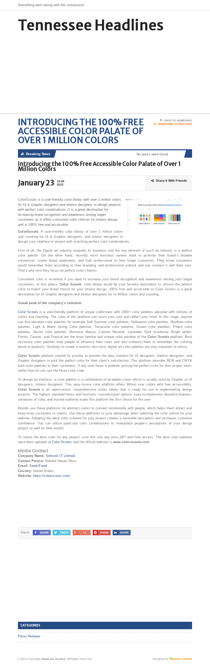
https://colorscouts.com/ (51, 476)
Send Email (38, 466)
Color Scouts (28, 312)
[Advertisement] (159, 72)
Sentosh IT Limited (60, 456)
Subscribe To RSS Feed (175, 124)
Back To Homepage (178, 120)
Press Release (29, 636)
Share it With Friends (171, 181)
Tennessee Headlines (91, 25)
